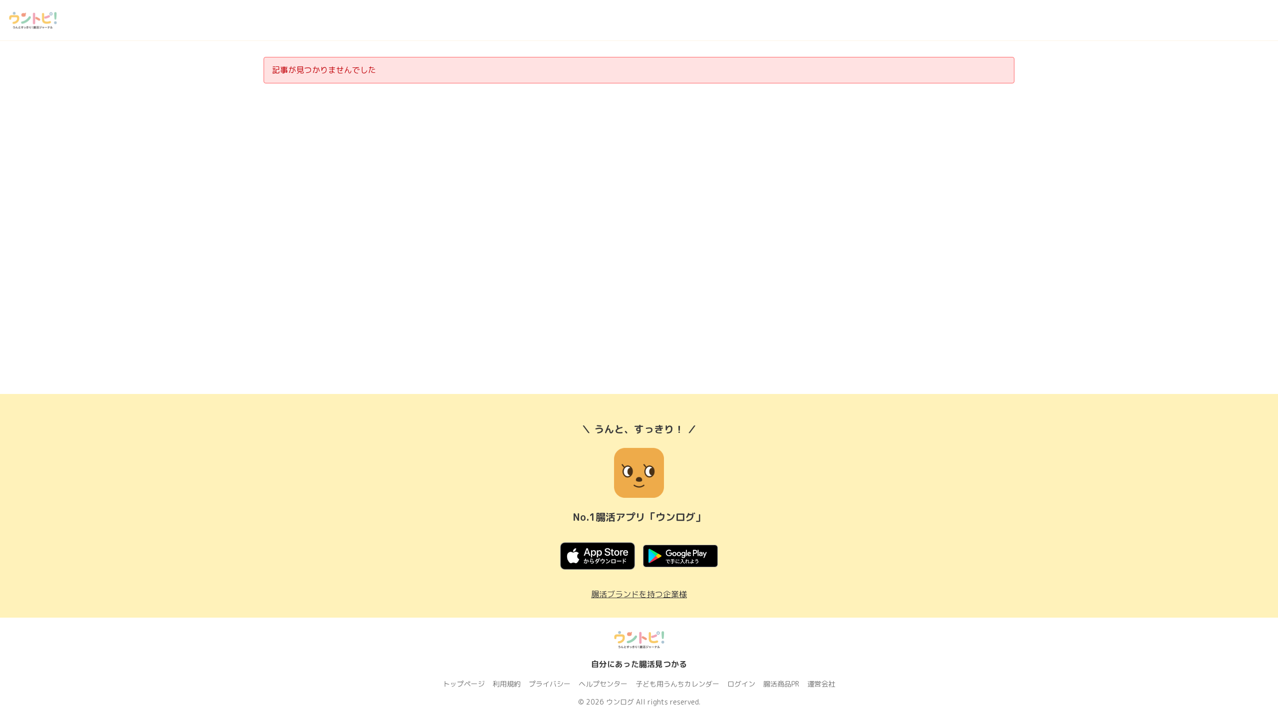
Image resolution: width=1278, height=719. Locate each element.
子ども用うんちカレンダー (677, 684)
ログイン (741, 684)
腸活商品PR (781, 684)
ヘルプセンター (603, 684)
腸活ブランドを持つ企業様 (639, 594)
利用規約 (507, 684)
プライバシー (550, 684)
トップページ (464, 684)
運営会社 (821, 684)
